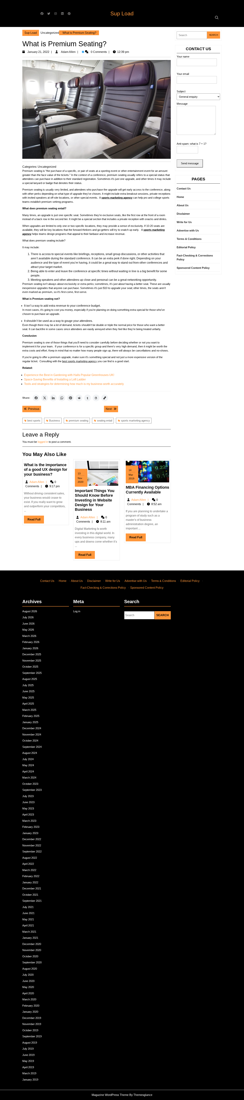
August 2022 (29, 857)
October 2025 (30, 666)
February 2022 (30, 876)
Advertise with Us (188, 230)
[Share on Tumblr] (87, 398)
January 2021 (30, 937)
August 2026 (29, 611)
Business (54, 420)
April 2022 (28, 863)
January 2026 (30, 648)
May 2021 (28, 919)
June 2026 (28, 623)
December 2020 (31, 944)
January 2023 (30, 833)
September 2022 (32, 851)
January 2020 (30, 1011)
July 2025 (28, 685)
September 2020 (32, 962)
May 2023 (28, 808)
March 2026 (29, 635)
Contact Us (184, 188)
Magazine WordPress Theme (110, 1094)
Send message (190, 163)
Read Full (36, 520)
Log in (76, 611)
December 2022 (31, 839)
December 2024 (31, 728)
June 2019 (28, 1054)
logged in (43, 441)
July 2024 (28, 759)
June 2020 (28, 980)
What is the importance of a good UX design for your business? (45, 470)
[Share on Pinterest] (70, 398)
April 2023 (28, 814)
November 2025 (31, 660)
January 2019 (30, 1079)
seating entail (104, 420)
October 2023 (30, 783)
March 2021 (29, 931)
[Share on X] (44, 398)
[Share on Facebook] (36, 398)
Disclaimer (183, 213)
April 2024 (28, 771)
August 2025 (29, 678)
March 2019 (29, 1073)
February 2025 (30, 715)
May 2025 (28, 697)
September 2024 (32, 746)
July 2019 (28, 1048)
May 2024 (28, 765)
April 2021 (28, 925)
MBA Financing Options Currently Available (147, 489)
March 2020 (29, 999)
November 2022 (31, 845)
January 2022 (30, 882)
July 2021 (28, 907)
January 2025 (30, 722)
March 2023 (29, 820)
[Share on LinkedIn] (53, 398)
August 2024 (29, 752)
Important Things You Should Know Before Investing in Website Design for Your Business (94, 500)
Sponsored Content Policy (193, 267)
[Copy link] (104, 398)
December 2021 (31, 888)
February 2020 (30, 1005)
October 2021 (30, 894)
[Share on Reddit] (79, 398)
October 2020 (30, 956)
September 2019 (32, 1036)
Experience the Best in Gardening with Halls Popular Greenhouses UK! (69, 374)
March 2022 (29, 870)
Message (182, 103)
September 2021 (32, 900)
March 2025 (29, 709)
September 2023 (32, 789)
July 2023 (28, 796)
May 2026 (28, 629)
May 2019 (28, 1060)
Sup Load (122, 13)
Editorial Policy (186, 247)
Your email (183, 73)
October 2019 (30, 1030)
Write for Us (184, 222)
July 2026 (28, 617)
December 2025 (31, 654)
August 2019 (29, 1042)
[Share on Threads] (96, 398)
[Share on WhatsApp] (61, 398)
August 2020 (29, 968)
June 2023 (28, 802)
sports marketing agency (135, 420)
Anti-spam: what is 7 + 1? (191, 143)
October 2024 (30, 740)
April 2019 (28, 1067)
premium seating (78, 420)
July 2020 (28, 974)
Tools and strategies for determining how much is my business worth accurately (74, 383)
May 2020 (28, 987)
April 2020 (28, 993)
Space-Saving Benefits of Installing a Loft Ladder (55, 379)
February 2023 (30, 826)
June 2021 (28, 913)
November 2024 (31, 734)
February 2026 (30, 641)
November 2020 (31, 950)
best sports (33, 420)
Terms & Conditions (189, 238)
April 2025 (28, 703)
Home (180, 196)
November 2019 (31, 1024)
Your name (183, 56)
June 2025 (28, 691)
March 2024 (29, 777)
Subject (181, 91)
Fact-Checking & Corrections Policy (195, 257)
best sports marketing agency (79, 361)
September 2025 (32, 672)
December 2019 (31, 1017)
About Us (182, 205)
